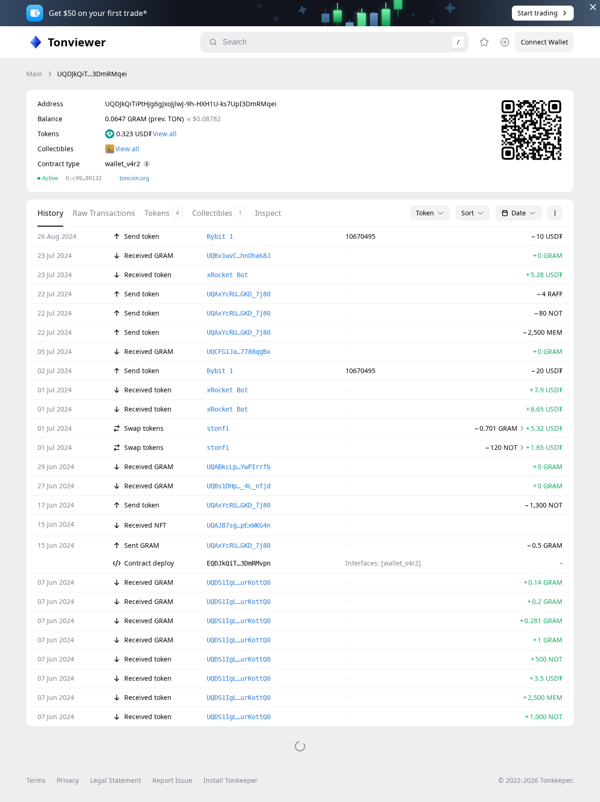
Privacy (68, 780)
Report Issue (172, 780)
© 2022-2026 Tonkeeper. (536, 780)
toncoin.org (134, 178)
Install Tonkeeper (230, 780)
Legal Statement (115, 780)
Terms (35, 780)
